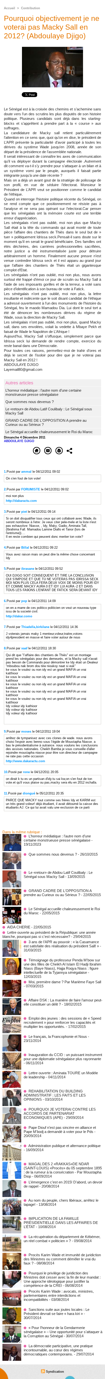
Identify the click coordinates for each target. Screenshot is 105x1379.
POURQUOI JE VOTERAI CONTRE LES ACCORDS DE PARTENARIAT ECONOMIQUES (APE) (60, 1113)
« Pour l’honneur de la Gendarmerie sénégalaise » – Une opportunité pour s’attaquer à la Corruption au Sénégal (63, 1332)
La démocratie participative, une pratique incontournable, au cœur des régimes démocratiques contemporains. (58, 1350)
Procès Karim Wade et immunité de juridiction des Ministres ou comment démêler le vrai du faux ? (62, 1259)
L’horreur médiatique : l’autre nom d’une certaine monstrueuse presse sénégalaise (43, 392)
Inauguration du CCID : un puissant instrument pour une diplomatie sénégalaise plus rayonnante (63, 1057)
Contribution (30, 8)
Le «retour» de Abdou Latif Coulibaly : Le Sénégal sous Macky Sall (58, 874)
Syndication (55, 1371)
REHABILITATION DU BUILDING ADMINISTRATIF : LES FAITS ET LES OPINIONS (55, 1095)
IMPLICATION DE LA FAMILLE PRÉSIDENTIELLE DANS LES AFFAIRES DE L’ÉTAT (61, 1222)
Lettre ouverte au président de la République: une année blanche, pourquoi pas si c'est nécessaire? (49, 934)
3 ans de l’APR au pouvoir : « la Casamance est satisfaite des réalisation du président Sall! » (61, 944)
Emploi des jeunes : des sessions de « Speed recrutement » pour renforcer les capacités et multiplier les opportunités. (62, 1022)
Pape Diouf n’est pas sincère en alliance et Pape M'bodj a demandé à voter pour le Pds (60, 1129)
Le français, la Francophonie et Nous (58, 1036)
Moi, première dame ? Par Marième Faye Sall (65, 982)
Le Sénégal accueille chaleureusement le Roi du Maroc (49, 432)
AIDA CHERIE (18, 927)
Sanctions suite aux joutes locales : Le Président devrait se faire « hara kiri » (56, 1311)
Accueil (9, 8)
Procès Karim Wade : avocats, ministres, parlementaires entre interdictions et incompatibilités (59, 1295)
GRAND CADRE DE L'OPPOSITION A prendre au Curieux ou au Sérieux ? (58, 893)
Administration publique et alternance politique (64, 1146)
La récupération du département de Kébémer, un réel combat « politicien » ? (62, 1239)
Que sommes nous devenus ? (29, 402)
